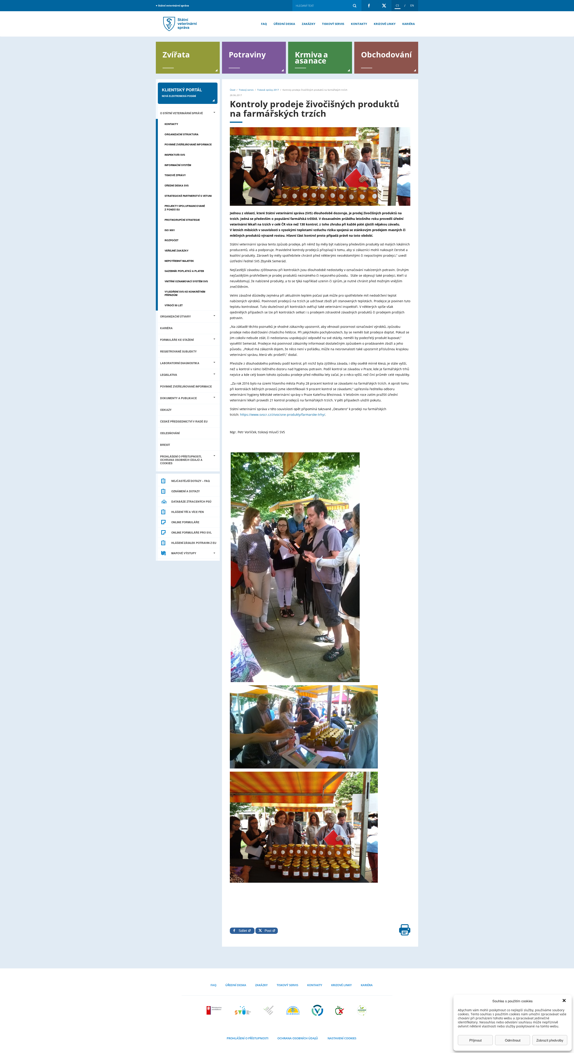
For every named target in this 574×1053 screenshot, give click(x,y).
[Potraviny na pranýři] (340, 1010)
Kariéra (408, 24)
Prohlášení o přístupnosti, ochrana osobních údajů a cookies (181, 459)
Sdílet (243, 931)
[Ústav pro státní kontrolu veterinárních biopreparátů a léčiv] (317, 1010)
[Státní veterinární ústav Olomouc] (293, 1010)
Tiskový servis (333, 24)
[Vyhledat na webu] (354, 5)
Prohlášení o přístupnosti (247, 1038)
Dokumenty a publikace (178, 398)
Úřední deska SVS (177, 185)
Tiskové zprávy (175, 175)
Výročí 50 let (174, 305)
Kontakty (359, 24)
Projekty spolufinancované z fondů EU (185, 207)
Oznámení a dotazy (185, 491)
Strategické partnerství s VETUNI (188, 195)
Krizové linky (385, 24)
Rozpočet (171, 240)
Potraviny (247, 54)
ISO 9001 (170, 230)
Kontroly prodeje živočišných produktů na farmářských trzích (179, 23)
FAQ (264, 24)
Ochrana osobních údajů (297, 1038)
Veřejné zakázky (176, 250)
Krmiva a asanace (311, 57)
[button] (564, 1001)
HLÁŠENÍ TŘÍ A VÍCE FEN (187, 512)
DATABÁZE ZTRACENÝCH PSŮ (191, 501)
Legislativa (168, 375)
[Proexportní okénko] (362, 1010)
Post (267, 931)
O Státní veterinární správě (181, 113)
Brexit (165, 445)
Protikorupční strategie (182, 219)
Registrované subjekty (178, 351)
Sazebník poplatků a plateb (184, 271)
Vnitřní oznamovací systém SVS (186, 281)
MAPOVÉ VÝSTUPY (183, 553)
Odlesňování (170, 433)
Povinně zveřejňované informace (188, 144)
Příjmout (475, 1040)
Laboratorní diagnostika (179, 363)
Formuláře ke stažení (177, 340)
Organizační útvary (175, 316)
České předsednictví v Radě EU (184, 421)
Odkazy (166, 410)
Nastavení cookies (342, 1038)
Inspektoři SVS (175, 154)
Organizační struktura (181, 134)
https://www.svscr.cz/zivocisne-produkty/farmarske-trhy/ (282, 414)
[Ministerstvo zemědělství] (214, 1010)
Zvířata (176, 54)
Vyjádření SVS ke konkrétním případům (185, 293)
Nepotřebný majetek (179, 261)
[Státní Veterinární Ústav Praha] (268, 1010)
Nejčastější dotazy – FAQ (190, 481)
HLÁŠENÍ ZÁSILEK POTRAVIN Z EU (193, 543)
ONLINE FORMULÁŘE (185, 522)
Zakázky (308, 24)
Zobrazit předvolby (549, 1040)
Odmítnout (512, 1040)
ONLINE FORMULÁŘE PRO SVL (191, 532)
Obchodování (386, 54)
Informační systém (178, 165)
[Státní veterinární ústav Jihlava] (243, 1010)
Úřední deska (284, 24)
